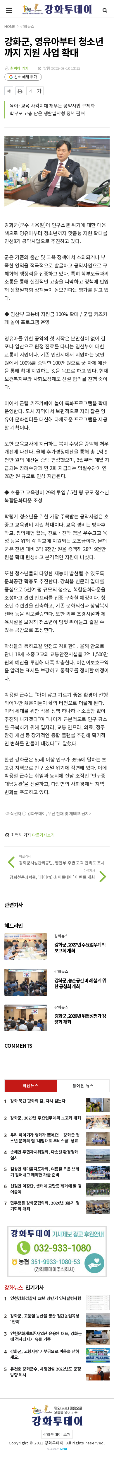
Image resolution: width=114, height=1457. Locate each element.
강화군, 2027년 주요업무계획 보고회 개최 (45, 1118)
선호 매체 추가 (25, 76)
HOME (9, 26)
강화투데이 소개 (57, 1434)
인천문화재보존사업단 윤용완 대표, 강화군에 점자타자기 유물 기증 (46, 1336)
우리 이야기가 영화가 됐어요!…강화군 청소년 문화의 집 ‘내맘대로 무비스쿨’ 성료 (45, 1138)
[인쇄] (19, 90)
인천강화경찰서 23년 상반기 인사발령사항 (45, 1298)
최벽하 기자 (19, 68)
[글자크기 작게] (30, 90)
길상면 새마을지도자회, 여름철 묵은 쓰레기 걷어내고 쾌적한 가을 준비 (44, 1172)
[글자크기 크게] (39, 90)
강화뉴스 (27, 26)
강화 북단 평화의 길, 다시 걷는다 (37, 1101)
